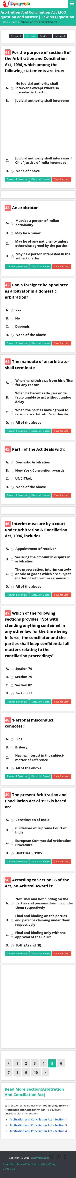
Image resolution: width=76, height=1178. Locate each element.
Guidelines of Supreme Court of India (41, 830)
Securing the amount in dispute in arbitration (42, 559)
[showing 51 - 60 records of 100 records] (45, 1072)
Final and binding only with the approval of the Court (40, 935)
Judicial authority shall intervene (42, 100)
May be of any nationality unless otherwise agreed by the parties (41, 243)
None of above (28, 171)
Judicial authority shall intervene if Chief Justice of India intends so (43, 160)
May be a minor (28, 233)
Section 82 (23, 685)
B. (7, 100)
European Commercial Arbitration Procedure (43, 843)
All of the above (28, 422)
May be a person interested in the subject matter (43, 256)
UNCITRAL (23, 478)
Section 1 (16, 36)
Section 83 (24, 693)
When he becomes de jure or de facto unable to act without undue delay (43, 397)
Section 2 (31, 36)
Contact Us (9, 1168)
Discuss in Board (40, 179)
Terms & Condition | (28, 1164)
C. (7, 160)
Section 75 (23, 677)
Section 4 (60, 36)
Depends (22, 326)
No (17, 318)
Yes (18, 310)
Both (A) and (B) (28, 945)
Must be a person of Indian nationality (37, 223)
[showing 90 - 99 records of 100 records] (8, 1063)
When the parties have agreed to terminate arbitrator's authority (41, 412)
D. (7, 171)
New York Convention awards (39, 470)
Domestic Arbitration (32, 462)
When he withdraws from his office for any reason (44, 382)
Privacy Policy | (49, 1164)
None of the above (31, 335)
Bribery (21, 747)
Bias (18, 739)
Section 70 (23, 668)
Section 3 (45, 36)
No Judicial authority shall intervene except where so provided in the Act (37, 87)
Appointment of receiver (35, 549)
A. (7, 88)
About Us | (9, 1164)
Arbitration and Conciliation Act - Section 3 (38, 1125)
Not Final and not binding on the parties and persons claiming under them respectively (44, 903)
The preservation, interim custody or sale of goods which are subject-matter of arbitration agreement (43, 573)
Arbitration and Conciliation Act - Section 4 (38, 1131)
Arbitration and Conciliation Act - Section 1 (38, 1119)
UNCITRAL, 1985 (29, 853)
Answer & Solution (17, 179)
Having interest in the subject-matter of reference (39, 757)
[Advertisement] (38, 129)
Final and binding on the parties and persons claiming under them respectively (42, 920)
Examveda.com (39, 1157)
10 (36, 1072)
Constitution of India (32, 820)
